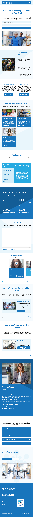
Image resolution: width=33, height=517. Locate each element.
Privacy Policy (21, 513)
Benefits (2, 501)
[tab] (7, 165)
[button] (29, 2)
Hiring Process (3, 504)
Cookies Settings (29, 513)
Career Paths (3, 499)
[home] (8, 2)
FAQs (2, 506)
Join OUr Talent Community (6, 458)
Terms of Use (25, 513)
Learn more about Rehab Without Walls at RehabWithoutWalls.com (7, 495)
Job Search (3, 507)
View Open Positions (21, 310)
